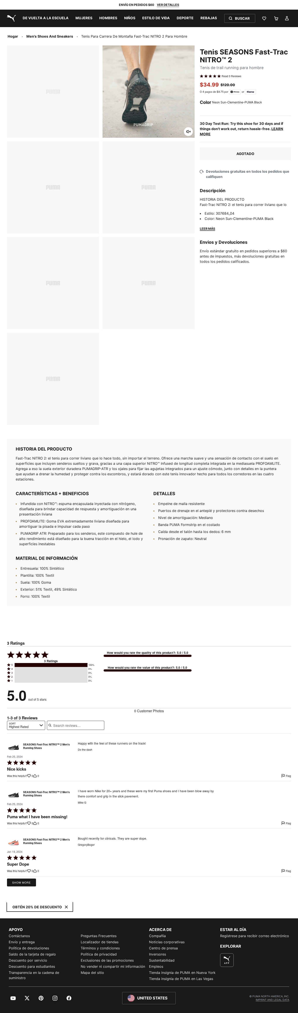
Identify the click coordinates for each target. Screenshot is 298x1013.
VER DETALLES (168, 5)
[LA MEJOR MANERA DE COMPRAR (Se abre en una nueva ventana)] (227, 960)
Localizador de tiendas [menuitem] (99, 942)
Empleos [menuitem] (156, 966)
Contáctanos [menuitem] (19, 936)
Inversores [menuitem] (157, 954)
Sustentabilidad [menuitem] (162, 960)
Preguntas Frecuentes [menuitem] (98, 936)
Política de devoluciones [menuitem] (29, 948)
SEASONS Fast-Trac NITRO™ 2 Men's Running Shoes (46, 746)
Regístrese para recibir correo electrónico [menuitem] (254, 936)
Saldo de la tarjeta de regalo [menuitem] (32, 954)
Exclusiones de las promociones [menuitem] (107, 960)
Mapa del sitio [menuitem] (92, 972)
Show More (21, 882)
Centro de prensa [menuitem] (163, 948)
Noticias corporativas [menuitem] (167, 942)
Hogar (13, 36)
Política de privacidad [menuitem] (99, 954)
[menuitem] (45, 18)
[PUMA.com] (10, 18)
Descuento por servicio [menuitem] (28, 960)
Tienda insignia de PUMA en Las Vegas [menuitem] (181, 978)
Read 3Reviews (231, 76)
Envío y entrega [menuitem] (22, 942)
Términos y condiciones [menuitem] (100, 948)
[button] (51, 665)
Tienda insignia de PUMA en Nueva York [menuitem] (182, 972)
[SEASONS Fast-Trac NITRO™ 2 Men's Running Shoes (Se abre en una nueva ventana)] (13, 747)
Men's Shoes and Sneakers (49, 36)
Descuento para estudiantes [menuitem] (32, 966)
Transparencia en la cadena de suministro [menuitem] (34, 975)
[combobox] (26, 725)
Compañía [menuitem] (157, 936)
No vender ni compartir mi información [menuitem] (113, 966)
